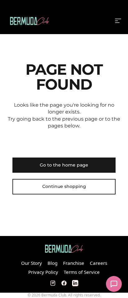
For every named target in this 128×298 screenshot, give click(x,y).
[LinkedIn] (75, 283)
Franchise (73, 263)
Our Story (31, 263)
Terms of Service (82, 272)
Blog (52, 263)
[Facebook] (64, 283)
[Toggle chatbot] (114, 284)
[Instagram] (53, 283)
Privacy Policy (43, 272)
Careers (98, 263)
